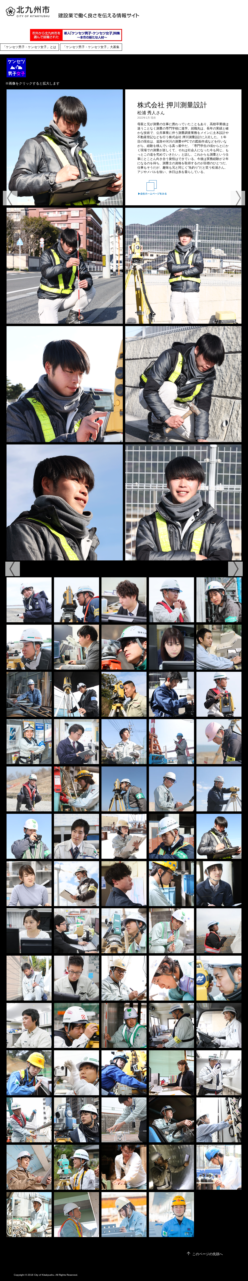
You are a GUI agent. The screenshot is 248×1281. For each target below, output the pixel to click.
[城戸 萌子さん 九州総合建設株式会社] (29, 599)
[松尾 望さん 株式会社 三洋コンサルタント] (171, 647)
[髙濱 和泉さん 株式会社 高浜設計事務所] (76, 647)
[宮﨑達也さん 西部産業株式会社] (218, 1072)
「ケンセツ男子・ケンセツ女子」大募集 (91, 47)
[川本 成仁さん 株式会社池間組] (171, 1167)
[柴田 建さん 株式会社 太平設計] (124, 599)
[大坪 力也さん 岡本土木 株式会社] (171, 930)
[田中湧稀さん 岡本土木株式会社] (124, 1025)
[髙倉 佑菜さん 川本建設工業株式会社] (218, 599)
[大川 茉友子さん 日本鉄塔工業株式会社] (124, 1214)
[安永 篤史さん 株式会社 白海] (218, 741)
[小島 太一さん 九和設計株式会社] (76, 1214)
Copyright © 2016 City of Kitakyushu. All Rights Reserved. (46, 1275)
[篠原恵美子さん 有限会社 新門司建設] (76, 1167)
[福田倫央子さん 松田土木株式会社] (218, 1025)
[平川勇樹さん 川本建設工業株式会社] (29, 1119)
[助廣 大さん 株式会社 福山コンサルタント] (76, 930)
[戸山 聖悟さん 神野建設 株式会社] (171, 788)
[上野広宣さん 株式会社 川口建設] (29, 1167)
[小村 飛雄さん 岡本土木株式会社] (124, 647)
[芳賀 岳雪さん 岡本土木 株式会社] (124, 930)
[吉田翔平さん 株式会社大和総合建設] (76, 1072)
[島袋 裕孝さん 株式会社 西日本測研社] (124, 741)
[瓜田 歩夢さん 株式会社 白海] (124, 883)
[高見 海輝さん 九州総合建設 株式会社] (218, 788)
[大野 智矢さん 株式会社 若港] (171, 741)
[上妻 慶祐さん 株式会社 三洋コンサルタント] (76, 741)
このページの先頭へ (207, 1254)
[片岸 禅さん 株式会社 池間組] (29, 647)
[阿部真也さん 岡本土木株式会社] (76, 1119)
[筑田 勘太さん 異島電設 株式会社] (76, 788)
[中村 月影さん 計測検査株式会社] (171, 694)
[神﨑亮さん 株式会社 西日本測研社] (124, 1119)
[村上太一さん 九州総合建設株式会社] (76, 1025)
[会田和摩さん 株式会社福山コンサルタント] (29, 1025)
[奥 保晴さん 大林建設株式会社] (76, 599)
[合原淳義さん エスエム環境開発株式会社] (124, 1072)
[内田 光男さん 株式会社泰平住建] (29, 1214)
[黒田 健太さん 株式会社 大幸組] (76, 694)
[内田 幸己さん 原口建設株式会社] (29, 694)
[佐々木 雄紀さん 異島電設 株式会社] (171, 883)
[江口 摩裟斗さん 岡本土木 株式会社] (29, 836)
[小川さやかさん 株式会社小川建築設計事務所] (171, 1072)
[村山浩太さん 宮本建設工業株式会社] (171, 1119)
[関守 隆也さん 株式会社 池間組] (218, 694)
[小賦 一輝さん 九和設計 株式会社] (218, 883)
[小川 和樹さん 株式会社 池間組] (76, 883)
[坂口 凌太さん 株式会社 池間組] (76, 978)
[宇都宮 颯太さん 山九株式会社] (29, 1072)
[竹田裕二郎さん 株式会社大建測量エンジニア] (171, 978)
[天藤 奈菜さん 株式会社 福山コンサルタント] (29, 883)
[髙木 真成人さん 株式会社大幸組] (218, 1167)
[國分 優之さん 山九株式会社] (171, 1214)
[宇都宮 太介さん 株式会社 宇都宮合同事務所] (124, 694)
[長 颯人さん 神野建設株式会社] (171, 599)
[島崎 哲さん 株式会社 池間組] (29, 788)
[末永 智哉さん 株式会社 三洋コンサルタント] (218, 647)
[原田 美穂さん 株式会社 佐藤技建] (29, 741)
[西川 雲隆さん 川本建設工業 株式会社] (124, 788)
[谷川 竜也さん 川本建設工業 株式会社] (171, 836)
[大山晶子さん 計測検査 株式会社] (218, 1119)
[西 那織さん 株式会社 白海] (218, 930)
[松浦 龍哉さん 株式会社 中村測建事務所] (29, 978)
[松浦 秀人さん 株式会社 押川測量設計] (218, 836)
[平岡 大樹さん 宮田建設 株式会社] (76, 836)
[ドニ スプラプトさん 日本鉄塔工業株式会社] (124, 978)
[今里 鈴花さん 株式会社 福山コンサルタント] (29, 930)
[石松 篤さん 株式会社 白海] (171, 1025)
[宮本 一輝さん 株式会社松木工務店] (124, 1167)
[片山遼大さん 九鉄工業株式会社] (218, 978)
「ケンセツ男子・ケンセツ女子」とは (29, 47)
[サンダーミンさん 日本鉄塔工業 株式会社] (124, 836)
